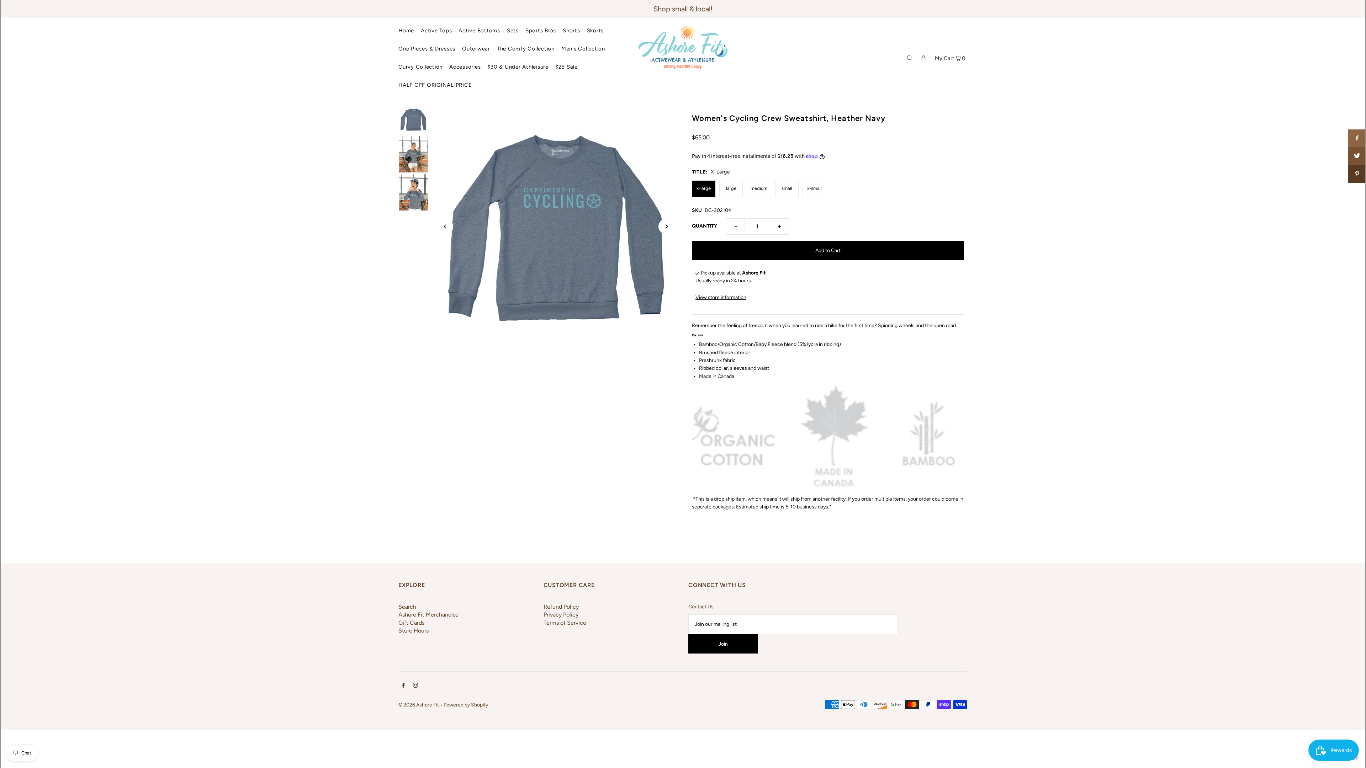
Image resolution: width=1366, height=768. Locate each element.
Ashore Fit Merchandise (428, 614)
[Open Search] (909, 57)
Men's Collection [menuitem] (583, 49)
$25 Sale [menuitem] (566, 67)
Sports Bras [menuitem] (540, 30)
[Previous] (445, 226)
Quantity (704, 226)
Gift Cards (411, 622)
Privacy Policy (561, 614)
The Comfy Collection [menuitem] (526, 49)
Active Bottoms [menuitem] (479, 30)
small (787, 188)
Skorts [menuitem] (595, 30)
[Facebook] (403, 686)
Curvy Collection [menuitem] (420, 67)
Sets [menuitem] (513, 30)
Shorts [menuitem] (571, 30)
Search (407, 606)
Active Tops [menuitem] (436, 30)
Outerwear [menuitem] (476, 49)
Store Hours (413, 630)
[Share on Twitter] (1357, 156)
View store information (720, 297)
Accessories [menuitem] (465, 67)
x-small (814, 188)
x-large (704, 188)
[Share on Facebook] (1357, 138)
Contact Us (701, 607)
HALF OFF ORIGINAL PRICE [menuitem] (435, 85)
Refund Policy (561, 606)
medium (759, 188)
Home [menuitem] (406, 30)
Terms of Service (565, 622)
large (731, 188)
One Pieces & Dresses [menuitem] (426, 49)
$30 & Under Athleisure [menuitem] (518, 67)
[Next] (666, 226)
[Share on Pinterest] (1357, 174)
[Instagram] (415, 686)
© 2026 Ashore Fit (418, 705)
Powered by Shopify (466, 705)
